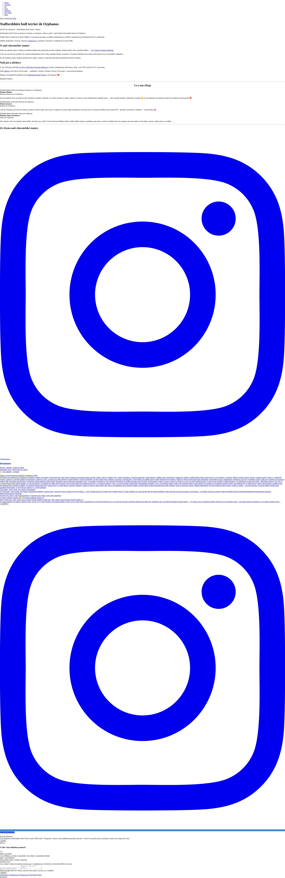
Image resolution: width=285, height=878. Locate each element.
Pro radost (8, 13)
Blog (6, 15)
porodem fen (32, 41)
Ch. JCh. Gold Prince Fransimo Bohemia (33, 67)
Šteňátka (7, 11)
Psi (5, 7)
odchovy (7, 71)
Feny (6, 9)
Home (6, 3)
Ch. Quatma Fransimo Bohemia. (102, 50)
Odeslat (3, 873)
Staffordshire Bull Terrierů (37, 75)
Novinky (7, 5)
